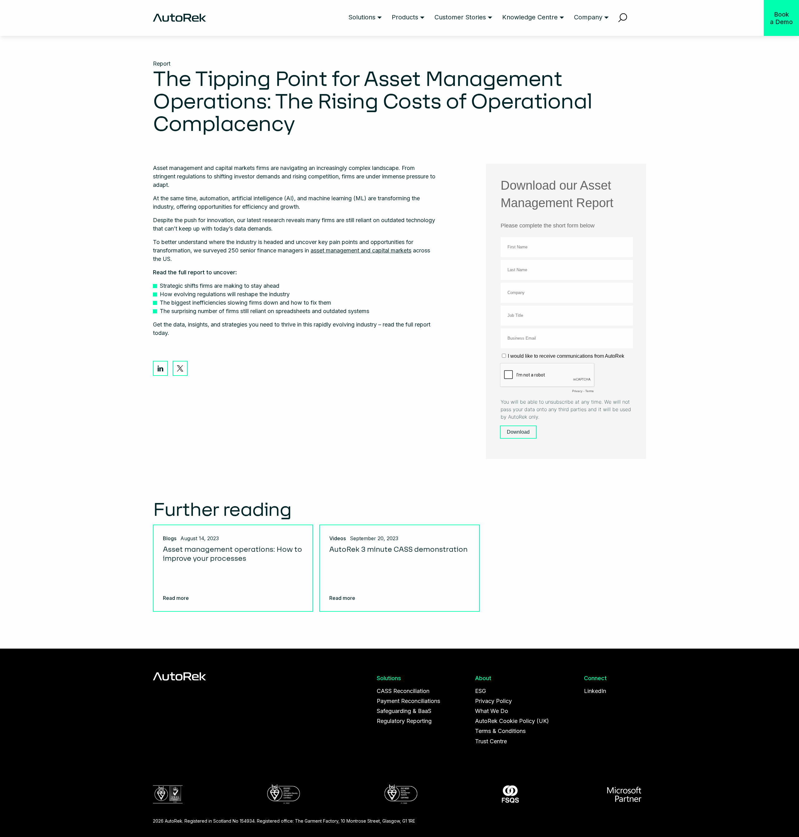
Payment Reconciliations (408, 701)
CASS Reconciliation (403, 691)
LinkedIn (160, 368)
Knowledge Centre (530, 17)
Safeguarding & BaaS (404, 711)
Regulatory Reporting (404, 721)
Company (588, 17)
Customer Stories (460, 17)
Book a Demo (781, 18)
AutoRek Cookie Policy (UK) (512, 721)
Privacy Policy (493, 701)
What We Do (491, 711)
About (483, 678)
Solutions (361, 17)
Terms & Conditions (500, 731)
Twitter (180, 368)
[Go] (622, 18)
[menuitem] (365, 18)
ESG (480, 691)
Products (405, 17)
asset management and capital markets (361, 250)
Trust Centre (491, 741)
